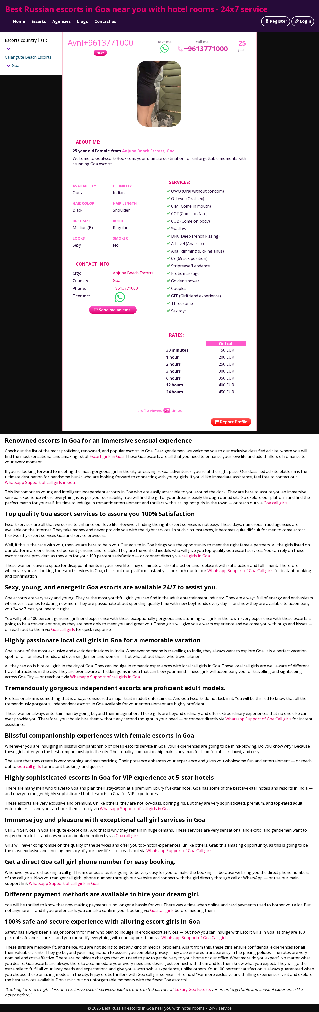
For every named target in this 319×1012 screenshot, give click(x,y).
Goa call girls (275, 503)
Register (278, 21)
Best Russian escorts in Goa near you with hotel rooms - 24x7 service (136, 9)
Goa (171, 151)
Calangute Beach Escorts (28, 57)
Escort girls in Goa (106, 456)
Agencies (61, 21)
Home (19, 21)
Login (305, 21)
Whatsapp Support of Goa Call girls (240, 570)
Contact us (105, 21)
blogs (82, 21)
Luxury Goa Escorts (193, 989)
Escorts (39, 21)
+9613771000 (206, 48)
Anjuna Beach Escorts (143, 151)
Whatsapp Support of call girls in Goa (40, 482)
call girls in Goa (196, 556)
